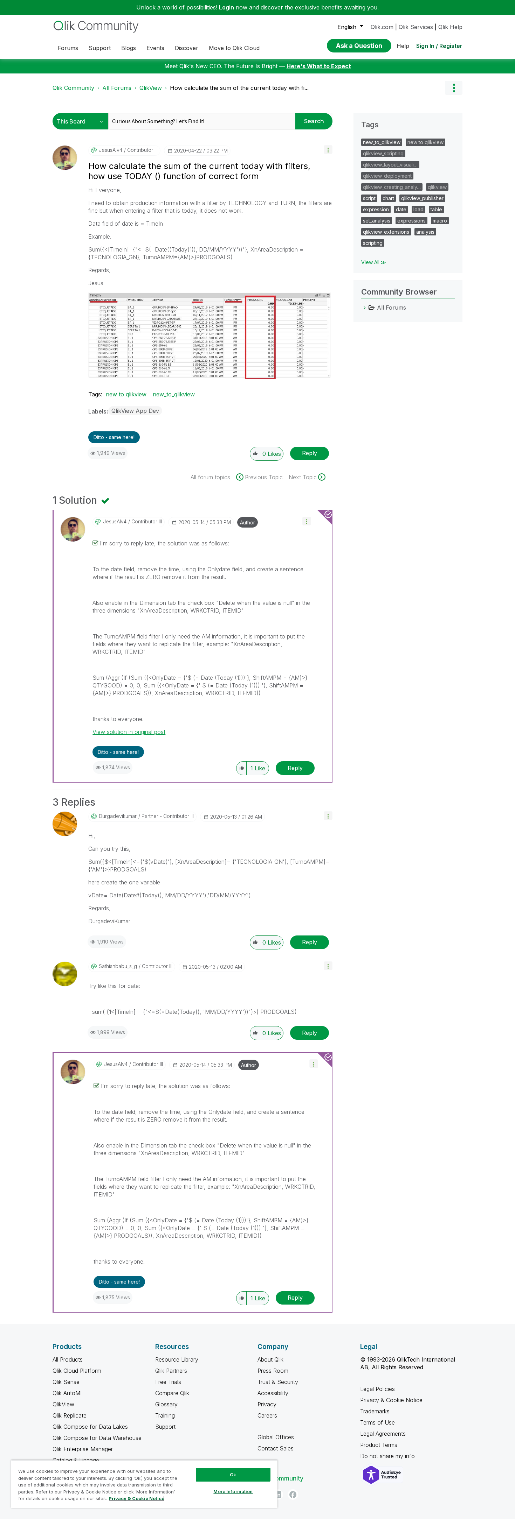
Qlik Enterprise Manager (83, 1449)
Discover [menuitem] (186, 47)
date (401, 209)
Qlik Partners (171, 1370)
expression (376, 209)
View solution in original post (128, 731)
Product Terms (378, 1444)
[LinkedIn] (278, 1494)
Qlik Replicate (70, 1415)
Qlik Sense (66, 1381)
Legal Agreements (383, 1433)
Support (165, 1426)
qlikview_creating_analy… (392, 187)
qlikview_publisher (422, 198)
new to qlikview (126, 394)
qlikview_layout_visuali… (390, 165)
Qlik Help (450, 26)
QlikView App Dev (135, 411)
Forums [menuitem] (68, 47)
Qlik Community (73, 87)
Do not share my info (388, 1456)
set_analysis (376, 221)
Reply (309, 453)
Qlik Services (416, 26)
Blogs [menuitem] (128, 47)
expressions (411, 221)
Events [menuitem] (155, 47)
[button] (328, 149)
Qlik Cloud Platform (77, 1370)
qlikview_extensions (386, 232)
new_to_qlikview (174, 394)
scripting (373, 243)
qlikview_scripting (383, 153)
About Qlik (270, 1359)
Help (403, 45)
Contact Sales (276, 1448)
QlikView (150, 87)
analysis (425, 232)
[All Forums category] (364, 307)
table (436, 209)
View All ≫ (373, 262)
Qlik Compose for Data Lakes (90, 1426)
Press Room (273, 1370)
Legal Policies (377, 1388)
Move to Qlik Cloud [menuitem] (234, 47)
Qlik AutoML (68, 1393)
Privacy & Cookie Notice (391, 1400)
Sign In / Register (439, 45)
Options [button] (453, 88)
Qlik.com (382, 26)
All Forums (116, 87)
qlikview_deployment (387, 176)
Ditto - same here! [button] (114, 437)
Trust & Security (278, 1381)
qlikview (437, 187)
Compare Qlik (172, 1393)
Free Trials (168, 1381)
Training (165, 1415)
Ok (233, 1474)
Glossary (166, 1404)
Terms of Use (377, 1422)
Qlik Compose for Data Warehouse (97, 1437)
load (418, 209)
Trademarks (375, 1411)
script (369, 198)
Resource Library (176, 1359)
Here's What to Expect (319, 66)
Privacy (267, 1404)
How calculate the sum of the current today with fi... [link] (239, 87)
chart (388, 198)
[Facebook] (293, 1494)
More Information (233, 1491)
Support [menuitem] (100, 47)
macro (440, 221)
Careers (267, 1415)
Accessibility (273, 1393)
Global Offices (276, 1437)
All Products (68, 1359)
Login (226, 7)
